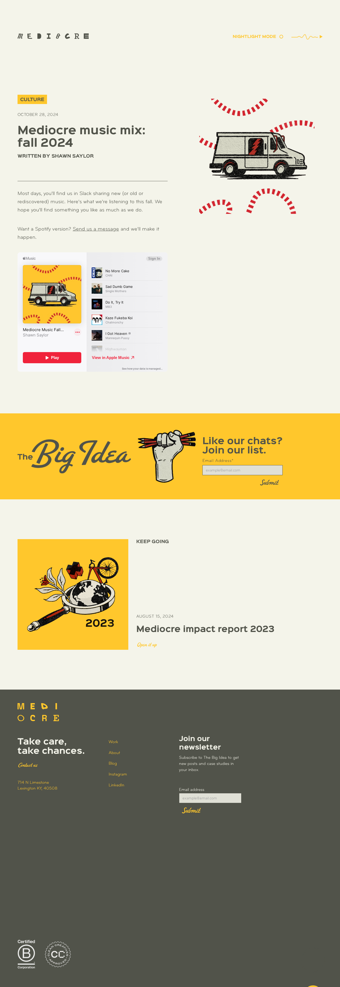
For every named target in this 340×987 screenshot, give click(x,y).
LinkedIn (116, 785)
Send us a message (96, 229)
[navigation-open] (313, 960)
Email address (191, 790)
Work (113, 742)
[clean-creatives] (58, 954)
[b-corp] (26, 954)
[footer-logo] (38, 712)
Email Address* (217, 461)
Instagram (118, 774)
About (114, 753)
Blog (113, 763)
